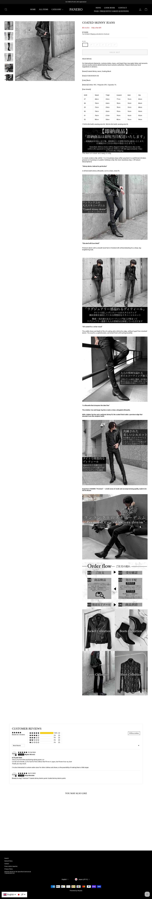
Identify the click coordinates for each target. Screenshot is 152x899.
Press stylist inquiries (10, 866)
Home (33, 9)
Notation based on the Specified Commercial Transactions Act (17, 872)
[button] (34, 733)
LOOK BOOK (109, 8)
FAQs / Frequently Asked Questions (111, 11)
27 (85, 45)
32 (114, 45)
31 (108, 45)
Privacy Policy (8, 869)
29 (97, 45)
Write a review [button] (134, 733)
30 (103, 45)
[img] (23, 752)
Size (84, 41)
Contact (122, 8)
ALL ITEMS (43, 9)
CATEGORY (57, 9)
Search (6, 858)
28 (91, 45)
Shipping (92, 34)
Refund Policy (8, 861)
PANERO (76, 9)
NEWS (98, 8)
